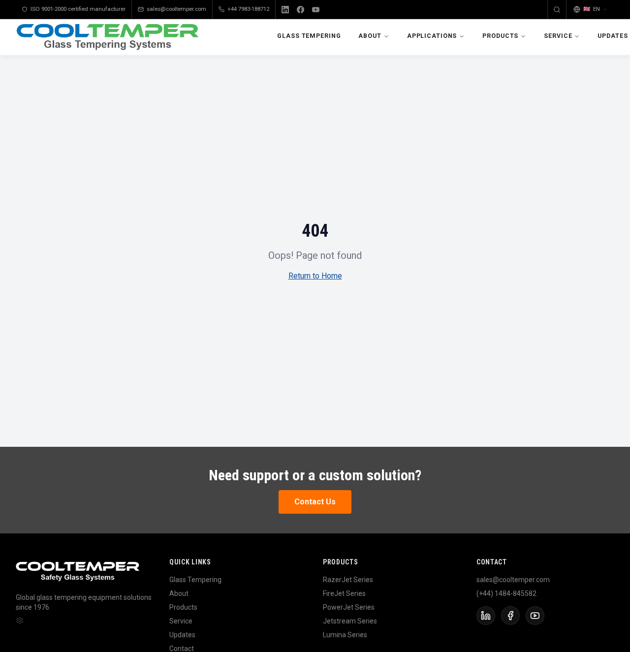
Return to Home (315, 275)
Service (558, 35)
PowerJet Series (349, 607)
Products (500, 35)
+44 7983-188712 (248, 8)
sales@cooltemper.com (176, 8)
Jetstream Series (350, 621)
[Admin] (20, 620)
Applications (432, 35)
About (369, 35)
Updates (182, 635)
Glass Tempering (309, 35)
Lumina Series (345, 635)
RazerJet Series (348, 580)
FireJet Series (344, 593)
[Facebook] (300, 9)
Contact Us (315, 501)
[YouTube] (315, 9)
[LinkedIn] (285, 9)
